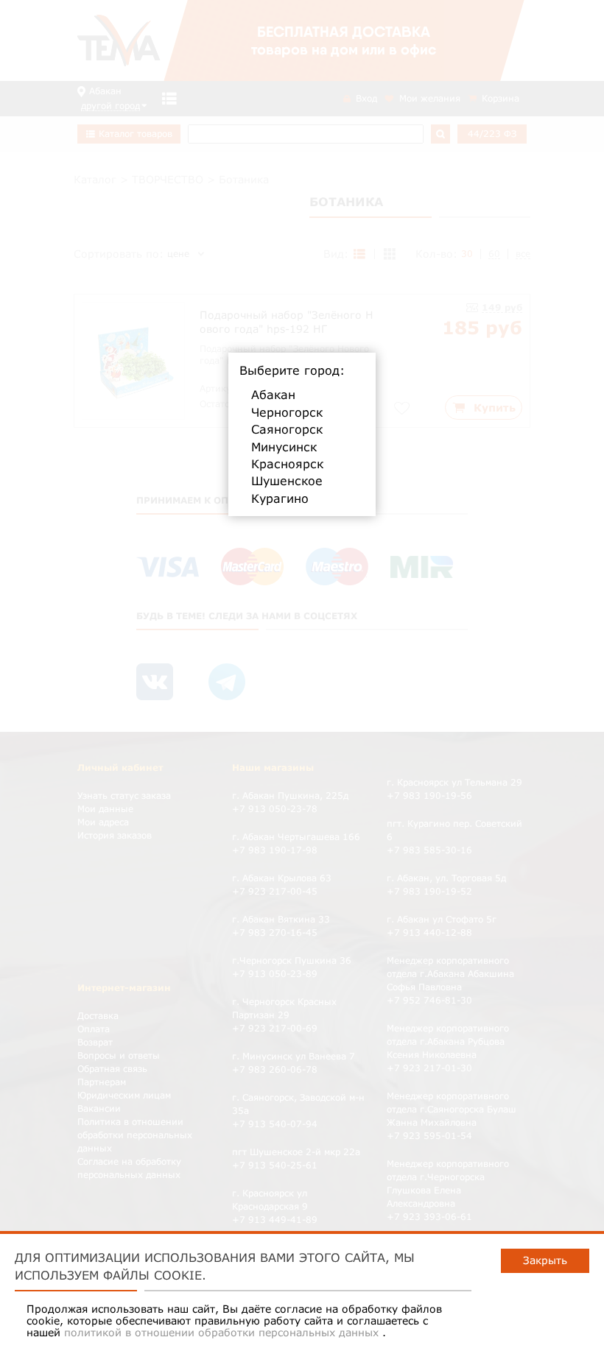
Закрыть (545, 1260)
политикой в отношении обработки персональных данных (223, 1332)
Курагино (280, 498)
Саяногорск (287, 429)
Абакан (273, 394)
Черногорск (287, 412)
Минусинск (284, 447)
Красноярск (287, 463)
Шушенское (287, 480)
